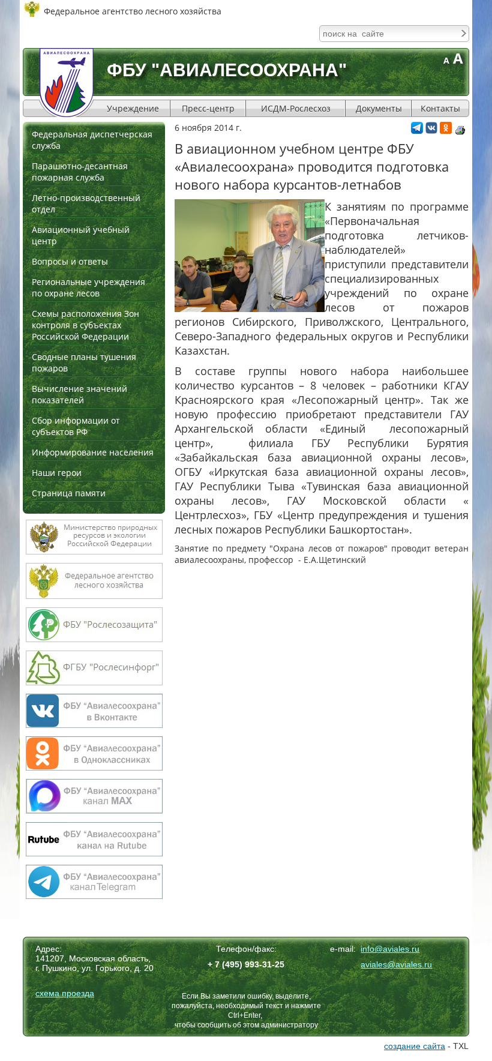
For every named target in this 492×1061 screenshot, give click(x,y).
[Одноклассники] (446, 130)
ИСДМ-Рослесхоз (296, 108)
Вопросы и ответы (70, 261)
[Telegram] (417, 130)
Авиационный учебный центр (81, 235)
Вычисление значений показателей (79, 394)
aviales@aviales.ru (396, 964)
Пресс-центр (208, 108)
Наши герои (57, 472)
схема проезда (64, 993)
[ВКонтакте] (431, 130)
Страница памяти (69, 493)
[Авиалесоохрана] (67, 82)
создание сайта (414, 1046)
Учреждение (133, 108)
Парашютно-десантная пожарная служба (80, 171)
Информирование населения (93, 452)
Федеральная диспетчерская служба (92, 139)
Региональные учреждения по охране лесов (88, 287)
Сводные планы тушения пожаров (84, 362)
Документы (379, 108)
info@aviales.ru (390, 949)
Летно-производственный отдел (86, 203)
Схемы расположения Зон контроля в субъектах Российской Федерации (85, 325)
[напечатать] (460, 130)
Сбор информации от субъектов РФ (76, 426)
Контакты (440, 108)
